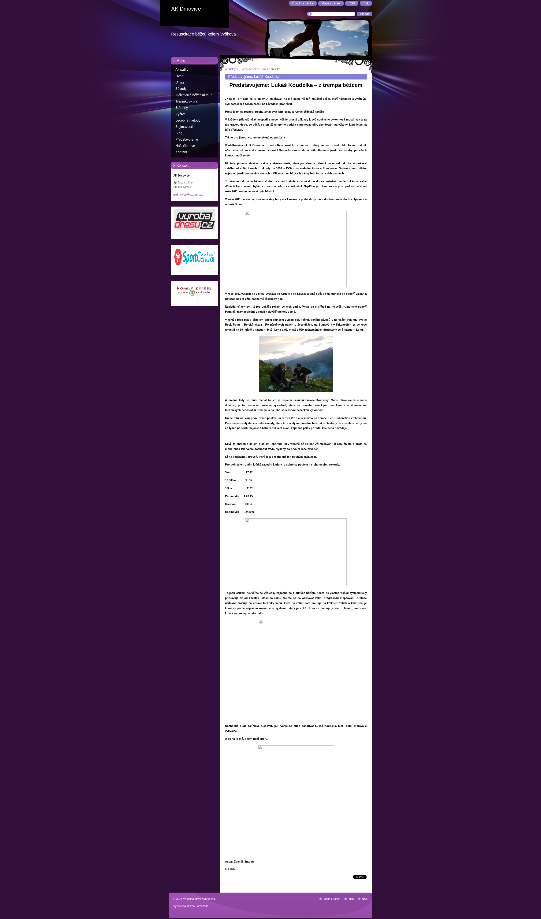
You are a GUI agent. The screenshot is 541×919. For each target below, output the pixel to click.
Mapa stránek (332, 898)
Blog (178, 133)
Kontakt (181, 152)
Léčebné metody (187, 120)
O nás (179, 82)
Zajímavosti (184, 127)
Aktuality (181, 69)
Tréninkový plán (187, 101)
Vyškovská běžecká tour (193, 95)
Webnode (202, 906)
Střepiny (181, 108)
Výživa (180, 114)
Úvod (179, 76)
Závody (181, 88)
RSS (365, 898)
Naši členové (185, 146)
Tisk (351, 898)
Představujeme (186, 139)
